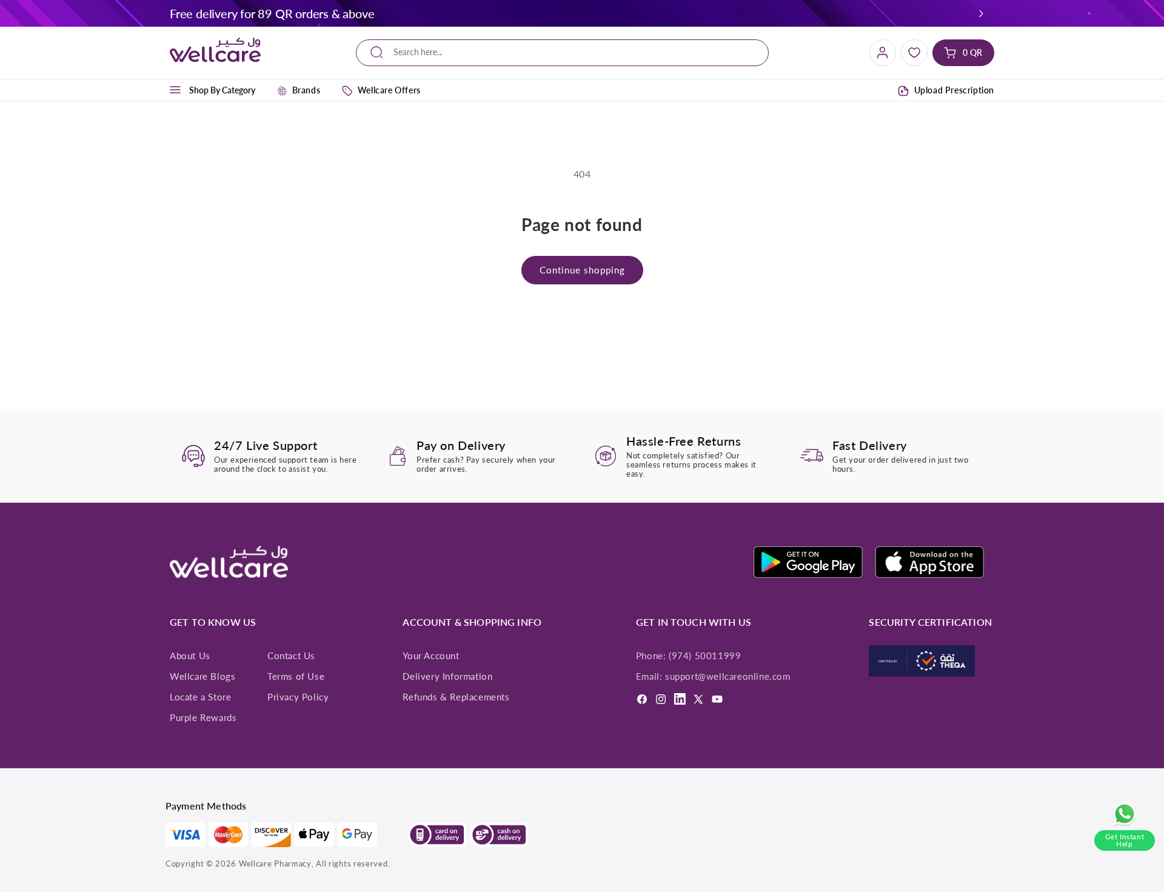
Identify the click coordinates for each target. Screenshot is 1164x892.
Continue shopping (582, 269)
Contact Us (291, 655)
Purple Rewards (203, 717)
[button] (981, 13)
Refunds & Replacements (456, 696)
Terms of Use (295, 676)
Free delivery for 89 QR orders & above (272, 13)
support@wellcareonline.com (728, 676)
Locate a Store (200, 696)
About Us (190, 655)
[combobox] (562, 52)
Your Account (431, 655)
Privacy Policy (298, 696)
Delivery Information (447, 676)
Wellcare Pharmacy (275, 863)
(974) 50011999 (705, 655)
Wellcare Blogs (202, 676)
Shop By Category (222, 90)
